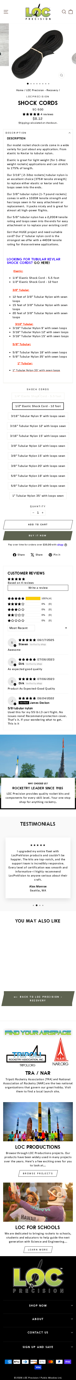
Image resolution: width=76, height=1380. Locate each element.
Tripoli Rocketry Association (25, 1079)
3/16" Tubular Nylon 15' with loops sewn (38, 436)
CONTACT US (38, 1332)
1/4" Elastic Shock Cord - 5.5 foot (38, 396)
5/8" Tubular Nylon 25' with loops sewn (38, 486)
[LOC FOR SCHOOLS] (38, 1202)
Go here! (42, 263)
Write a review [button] (38, 588)
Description (16, 132)
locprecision (37, 96)
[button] (32, 114)
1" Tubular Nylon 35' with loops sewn (38, 496)
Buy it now (38, 535)
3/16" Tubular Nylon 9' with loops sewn (38, 416)
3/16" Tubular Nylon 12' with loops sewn (38, 426)
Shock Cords (38, 389)
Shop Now (38, 1305)
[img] (28, 640)
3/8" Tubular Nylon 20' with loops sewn (38, 466)
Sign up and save (38, 1347)
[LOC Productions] (38, 1121)
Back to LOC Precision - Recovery (40, 998)
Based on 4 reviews (21, 583)
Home (19, 90)
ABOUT (38, 1319)
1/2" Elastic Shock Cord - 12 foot (38, 406)
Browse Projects (38, 1173)
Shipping (23, 123)
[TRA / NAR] (38, 1048)
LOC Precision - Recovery (42, 90)
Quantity (38, 506)
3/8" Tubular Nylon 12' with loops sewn (38, 446)
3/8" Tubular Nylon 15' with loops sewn (38, 456)
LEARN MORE (38, 1249)
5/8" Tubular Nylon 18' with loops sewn (38, 476)
